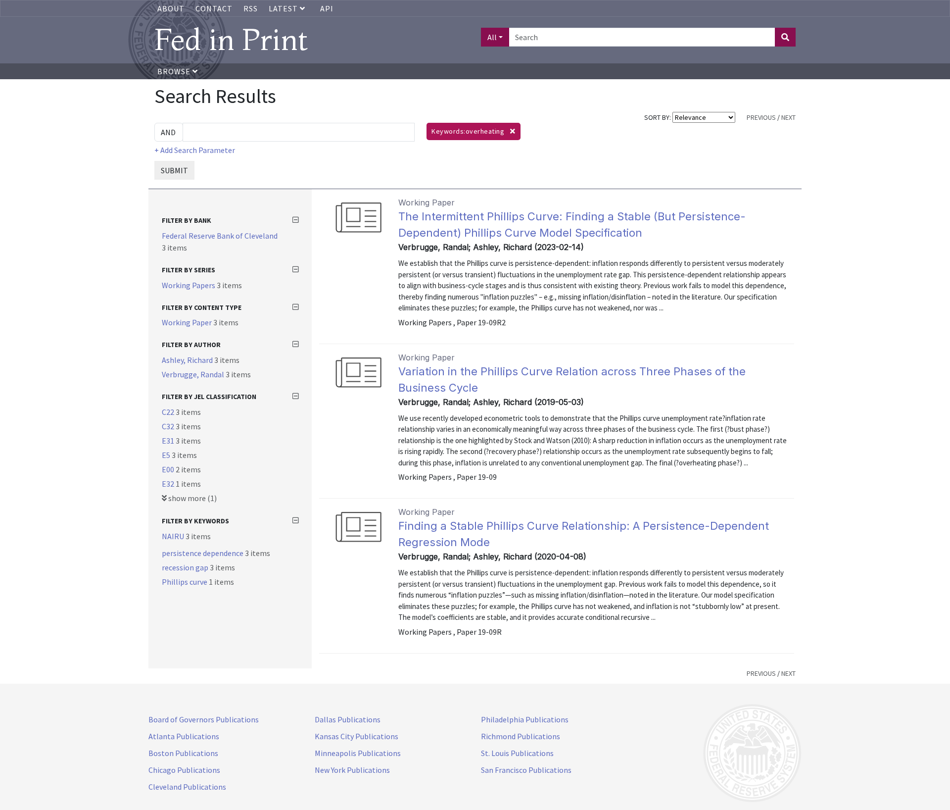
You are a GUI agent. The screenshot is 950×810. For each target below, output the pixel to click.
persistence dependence (203, 553)
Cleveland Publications (187, 787)
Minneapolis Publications (358, 753)
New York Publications (352, 770)
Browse (174, 71)
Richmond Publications (520, 736)
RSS (250, 8)
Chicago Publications (184, 770)
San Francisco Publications (526, 770)
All (492, 37)
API (326, 8)
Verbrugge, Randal (194, 374)
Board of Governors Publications (203, 719)
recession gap (186, 567)
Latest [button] (284, 8)
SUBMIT (174, 170)
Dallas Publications (347, 719)
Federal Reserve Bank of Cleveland (220, 236)
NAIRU (174, 536)
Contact (214, 8)
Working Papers (189, 285)
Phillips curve (185, 582)
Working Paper (187, 322)
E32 (169, 484)
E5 (167, 455)
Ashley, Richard (188, 360)
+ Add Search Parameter (194, 150)
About (171, 8)
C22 (169, 412)
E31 (169, 441)
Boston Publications (183, 753)
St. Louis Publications (517, 753)
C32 (169, 426)
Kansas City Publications (356, 736)
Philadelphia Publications (525, 719)
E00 (169, 469)
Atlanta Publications (183, 736)
